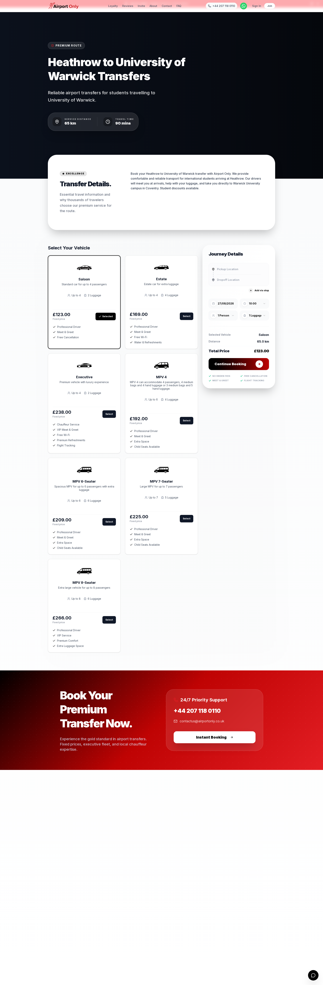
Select (186, 316)
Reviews (127, 5)
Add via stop (262, 290)
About (153, 5)
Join (269, 5)
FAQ (178, 5)
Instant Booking (211, 737)
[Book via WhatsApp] (243, 6)
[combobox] (239, 269)
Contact (167, 5)
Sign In (256, 5)
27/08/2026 (226, 303)
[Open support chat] (313, 975)
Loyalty (113, 5)
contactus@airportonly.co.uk (202, 721)
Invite (141, 5)
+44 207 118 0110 (197, 710)
